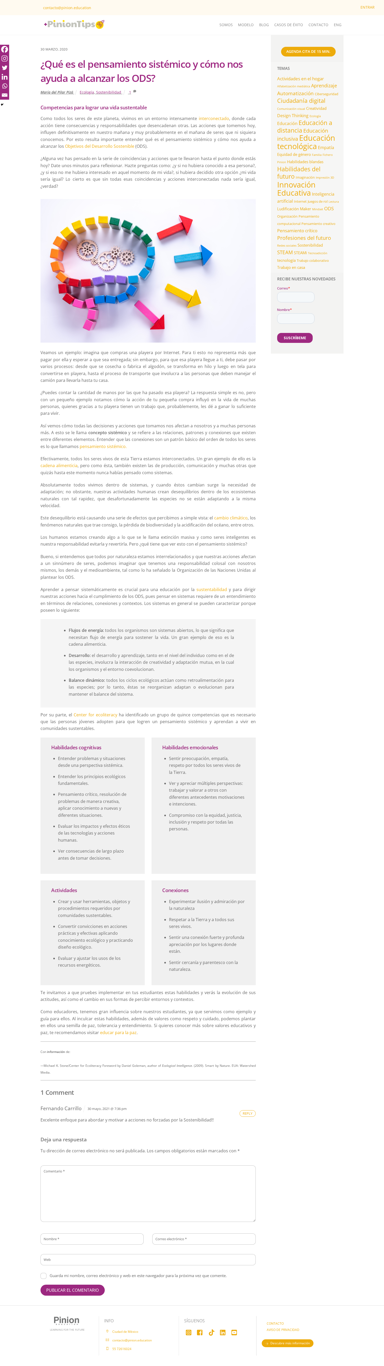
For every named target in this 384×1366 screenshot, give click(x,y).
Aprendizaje (324, 85)
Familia (317, 155)
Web (47, 1259)
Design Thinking (293, 115)
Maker (305, 208)
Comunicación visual (291, 109)
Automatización (295, 93)
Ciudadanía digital (301, 100)
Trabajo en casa (291, 267)
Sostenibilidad (108, 92)
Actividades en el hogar (300, 78)
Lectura (334, 201)
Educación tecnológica (306, 142)
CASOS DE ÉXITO (288, 24)
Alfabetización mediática (293, 86)
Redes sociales (286, 245)
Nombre (51, 1239)
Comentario (54, 1171)
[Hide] (2, 105)
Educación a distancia (304, 126)
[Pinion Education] (60, 32)
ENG (337, 24)
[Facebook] (4, 49)
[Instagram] (4, 58)
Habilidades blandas (305, 161)
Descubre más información (290, 1343)
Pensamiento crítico (297, 230)
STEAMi (300, 252)
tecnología (286, 260)
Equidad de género (294, 154)
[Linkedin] (4, 76)
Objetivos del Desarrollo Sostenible (99, 146)
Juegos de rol (318, 201)
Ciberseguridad (326, 94)
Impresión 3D (325, 177)
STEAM (285, 252)
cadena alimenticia (59, 465)
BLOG (264, 24)
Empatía (326, 147)
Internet (300, 201)
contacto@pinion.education (67, 7)
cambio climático (231, 518)
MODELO (246, 24)
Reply (247, 1113)
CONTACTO (318, 24)
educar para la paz (118, 1032)
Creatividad (316, 108)
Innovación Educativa (296, 188)
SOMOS (226, 24)
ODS (329, 208)
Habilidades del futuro (299, 172)
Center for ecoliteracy (95, 715)
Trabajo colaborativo (313, 260)
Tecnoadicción (317, 253)
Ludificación (288, 208)
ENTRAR (367, 7)
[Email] (4, 95)
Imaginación (305, 177)
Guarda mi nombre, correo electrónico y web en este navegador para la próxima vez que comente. (138, 1275)
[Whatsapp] (4, 85)
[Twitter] (4, 67)
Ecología (87, 92)
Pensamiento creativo (318, 223)
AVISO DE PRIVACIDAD (283, 1330)
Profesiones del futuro (304, 237)
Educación (287, 123)
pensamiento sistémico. (103, 446)
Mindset (317, 209)
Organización (287, 216)
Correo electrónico (171, 1239)
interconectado (214, 118)
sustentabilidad (211, 589)
